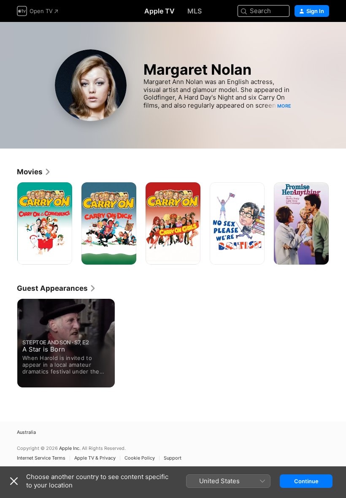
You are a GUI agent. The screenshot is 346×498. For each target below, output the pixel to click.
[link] (34, 171)
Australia (26, 432)
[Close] (14, 481)
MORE (284, 106)
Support (172, 458)
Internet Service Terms (41, 458)
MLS (194, 11)
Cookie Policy (139, 458)
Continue (306, 481)
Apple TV (159, 11)
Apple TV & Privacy (95, 458)
